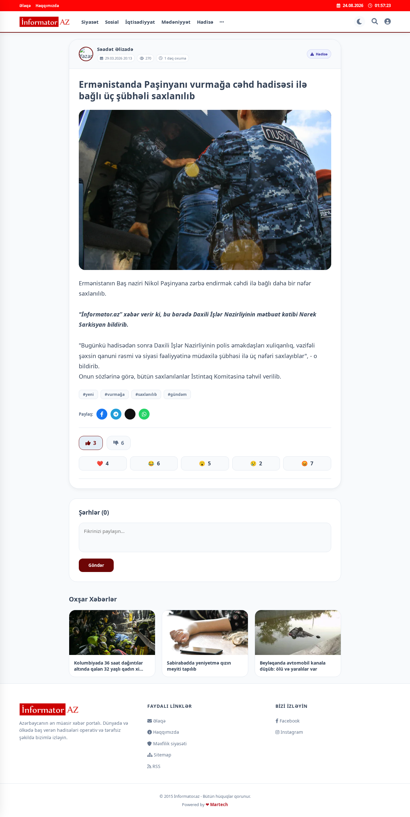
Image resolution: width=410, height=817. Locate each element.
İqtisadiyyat (140, 22)
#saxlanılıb (146, 394)
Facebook (288, 721)
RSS (155, 766)
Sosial (112, 22)
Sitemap (161, 755)
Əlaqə (25, 5)
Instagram (291, 732)
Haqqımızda (47, 5)
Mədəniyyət (176, 22)
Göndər (96, 565)
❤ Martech (217, 804)
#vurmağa (115, 394)
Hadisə (205, 22)
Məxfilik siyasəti (169, 743)
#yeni (88, 394)
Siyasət (90, 22)
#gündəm (177, 394)
